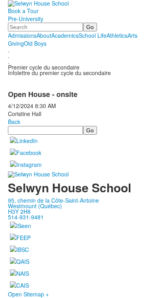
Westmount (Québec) (35, 206)
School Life (92, 35)
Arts (132, 35)
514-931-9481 (26, 217)
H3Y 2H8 (19, 211)
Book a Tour (23, 11)
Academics (65, 35)
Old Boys (35, 43)
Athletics (117, 35)
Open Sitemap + (28, 294)
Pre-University (25, 19)
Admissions (22, 35)
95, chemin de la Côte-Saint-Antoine (53, 200)
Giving (16, 43)
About (44, 35)
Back (14, 122)
